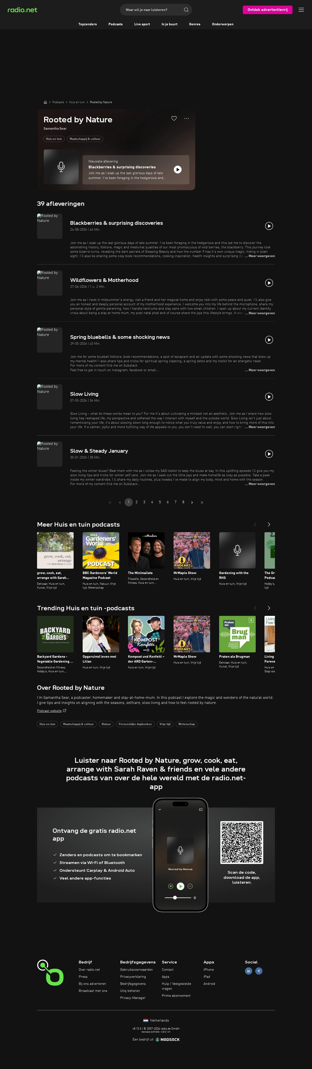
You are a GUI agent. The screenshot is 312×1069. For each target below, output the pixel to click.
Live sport (142, 24)
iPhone (209, 969)
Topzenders (87, 24)
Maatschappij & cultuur (85, 139)
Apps (165, 977)
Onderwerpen (223, 24)
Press (83, 977)
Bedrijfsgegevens (133, 984)
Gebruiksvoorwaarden (136, 969)
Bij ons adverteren (92, 984)
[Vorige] (255, 522)
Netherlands (159, 1020)
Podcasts (115, 24)
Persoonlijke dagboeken (135, 724)
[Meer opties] (186, 118)
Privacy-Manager (133, 998)
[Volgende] (269, 522)
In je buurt (169, 24)
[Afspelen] (178, 169)
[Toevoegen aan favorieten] (174, 118)
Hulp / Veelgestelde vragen (176, 986)
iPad (207, 977)
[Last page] (202, 502)
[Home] (45, 102)
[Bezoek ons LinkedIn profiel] (249, 971)
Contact (168, 969)
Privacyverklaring (133, 977)
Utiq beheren (130, 991)
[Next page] (192, 502)
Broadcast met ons (93, 991)
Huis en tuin (54, 139)
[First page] (110, 502)
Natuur (106, 724)
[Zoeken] (186, 10)
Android (209, 984)
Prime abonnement (176, 995)
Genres (194, 24)
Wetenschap (186, 724)
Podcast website (49, 711)
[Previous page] (120, 502)
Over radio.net (89, 969)
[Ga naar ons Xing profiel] (259, 971)
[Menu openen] (301, 10)
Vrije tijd (165, 724)
